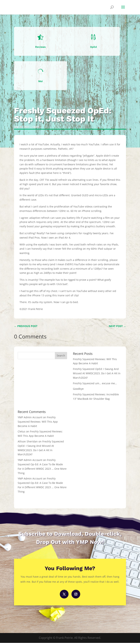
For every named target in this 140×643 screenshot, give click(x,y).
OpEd (35, 126)
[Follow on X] (64, 594)
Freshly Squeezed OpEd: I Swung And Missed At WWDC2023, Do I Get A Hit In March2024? (96, 373)
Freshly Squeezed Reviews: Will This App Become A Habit (38, 422)
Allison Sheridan (28, 441)
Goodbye (78, 388)
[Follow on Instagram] (75, 594)
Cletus (21, 431)
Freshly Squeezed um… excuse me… (95, 383)
